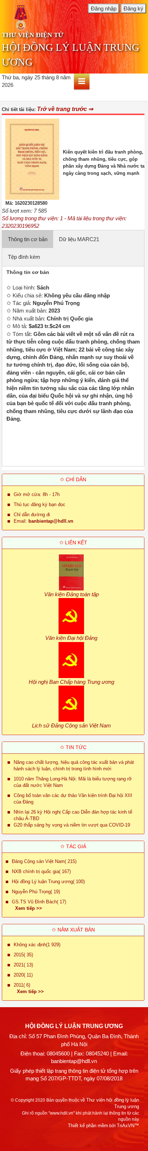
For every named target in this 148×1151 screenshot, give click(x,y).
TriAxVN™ (128, 1125)
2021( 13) (23, 965)
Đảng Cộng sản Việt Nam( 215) (44, 861)
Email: (43, 521)
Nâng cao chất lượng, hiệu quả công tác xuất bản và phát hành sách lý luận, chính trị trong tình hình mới (74, 765)
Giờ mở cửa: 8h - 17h (37, 494)
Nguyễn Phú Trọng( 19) (36, 891)
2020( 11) (23, 975)
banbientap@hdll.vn (74, 1061)
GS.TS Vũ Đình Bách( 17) (39, 901)
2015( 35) (23, 954)
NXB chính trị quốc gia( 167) (41, 871)
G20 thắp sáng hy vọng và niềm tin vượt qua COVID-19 (72, 825)
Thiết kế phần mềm (88, 1125)
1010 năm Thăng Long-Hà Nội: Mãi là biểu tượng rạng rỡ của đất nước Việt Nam (73, 782)
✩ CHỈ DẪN (73, 479)
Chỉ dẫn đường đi (32, 514)
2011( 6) (22, 985)
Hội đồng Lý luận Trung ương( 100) (48, 881)
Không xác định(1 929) (37, 944)
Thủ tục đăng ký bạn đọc (39, 504)
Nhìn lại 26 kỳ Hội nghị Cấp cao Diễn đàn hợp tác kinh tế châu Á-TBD (73, 815)
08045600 (58, 1053)
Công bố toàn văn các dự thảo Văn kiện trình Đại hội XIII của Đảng (73, 799)
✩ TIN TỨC (73, 747)
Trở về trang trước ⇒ (65, 109)
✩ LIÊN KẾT (73, 542)
